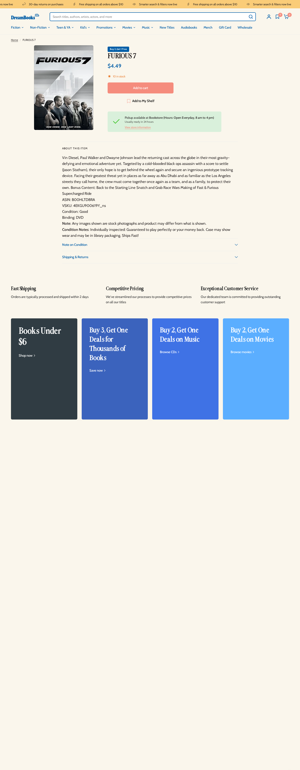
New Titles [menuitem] (167, 27)
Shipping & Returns (75, 257)
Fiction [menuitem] (15, 27)
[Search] (250, 17)
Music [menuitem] (146, 27)
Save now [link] (96, 370)
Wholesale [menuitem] (245, 27)
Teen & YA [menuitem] (63, 27)
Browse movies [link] (241, 352)
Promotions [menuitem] (104, 27)
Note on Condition (74, 245)
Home (14, 40)
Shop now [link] (26, 355)
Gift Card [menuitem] (225, 27)
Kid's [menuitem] (83, 27)
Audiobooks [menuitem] (189, 27)
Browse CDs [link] (168, 352)
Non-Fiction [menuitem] (38, 27)
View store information (138, 127)
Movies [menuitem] (127, 27)
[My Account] (269, 17)
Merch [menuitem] (208, 27)
